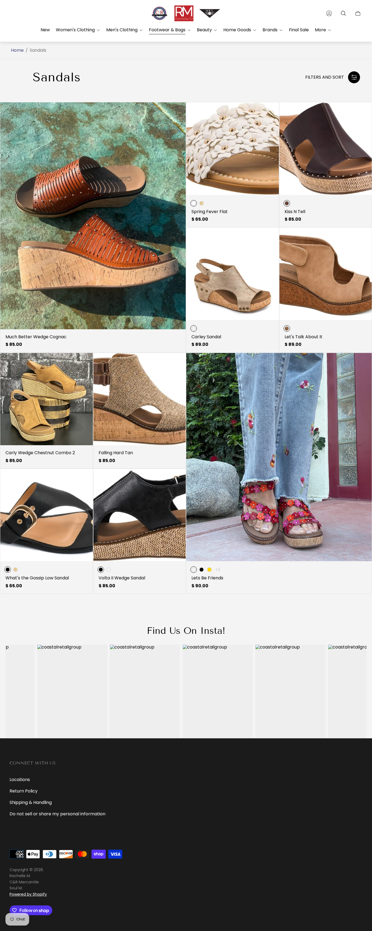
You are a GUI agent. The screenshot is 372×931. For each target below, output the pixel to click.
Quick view (93, 216)
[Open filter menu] (354, 77)
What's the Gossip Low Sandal (37, 578)
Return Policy (24, 791)
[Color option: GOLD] (209, 569)
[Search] (343, 13)
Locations (20, 779)
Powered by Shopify (28, 894)
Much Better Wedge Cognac (35, 336)
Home (17, 50)
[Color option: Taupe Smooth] (108, 569)
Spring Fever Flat (209, 211)
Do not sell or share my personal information (57, 814)
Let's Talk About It (303, 336)
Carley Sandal (206, 336)
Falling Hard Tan (116, 452)
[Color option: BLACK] (201, 569)
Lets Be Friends (207, 578)
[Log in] (329, 13)
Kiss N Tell (295, 211)
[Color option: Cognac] (201, 203)
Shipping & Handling (31, 802)
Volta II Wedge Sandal (122, 578)
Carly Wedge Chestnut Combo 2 (40, 452)
